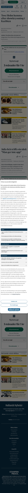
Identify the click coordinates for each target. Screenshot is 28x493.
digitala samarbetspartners (9, 198)
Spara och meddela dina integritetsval (9, 265)
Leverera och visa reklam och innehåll (9, 262)
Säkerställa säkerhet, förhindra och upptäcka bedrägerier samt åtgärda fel (11, 259)
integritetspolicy (16, 294)
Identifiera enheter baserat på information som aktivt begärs (12, 251)
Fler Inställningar (14, 305)
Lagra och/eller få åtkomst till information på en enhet (12, 232)
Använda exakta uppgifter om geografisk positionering (10, 247)
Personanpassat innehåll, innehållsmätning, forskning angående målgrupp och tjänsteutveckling (13, 239)
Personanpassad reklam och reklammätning (11, 236)
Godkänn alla (14, 301)
